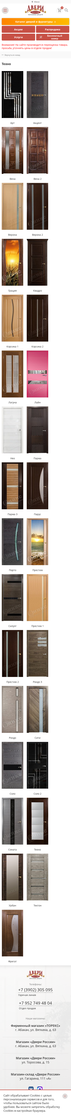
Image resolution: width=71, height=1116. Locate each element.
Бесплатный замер (54, 37)
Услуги (18, 37)
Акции (18, 29)
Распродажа (52, 29)
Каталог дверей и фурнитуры (34, 21)
